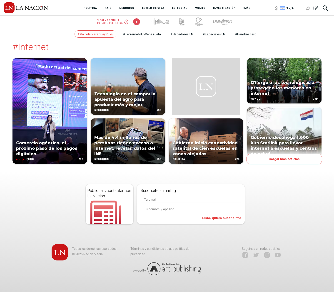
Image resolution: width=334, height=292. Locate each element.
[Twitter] (256, 255)
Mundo (256, 99)
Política (178, 159)
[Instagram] (267, 255)
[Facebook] (245, 255)
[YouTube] (278, 255)
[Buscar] (325, 8)
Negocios (101, 110)
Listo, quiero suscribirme (221, 218)
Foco (30, 159)
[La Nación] (26, 7)
